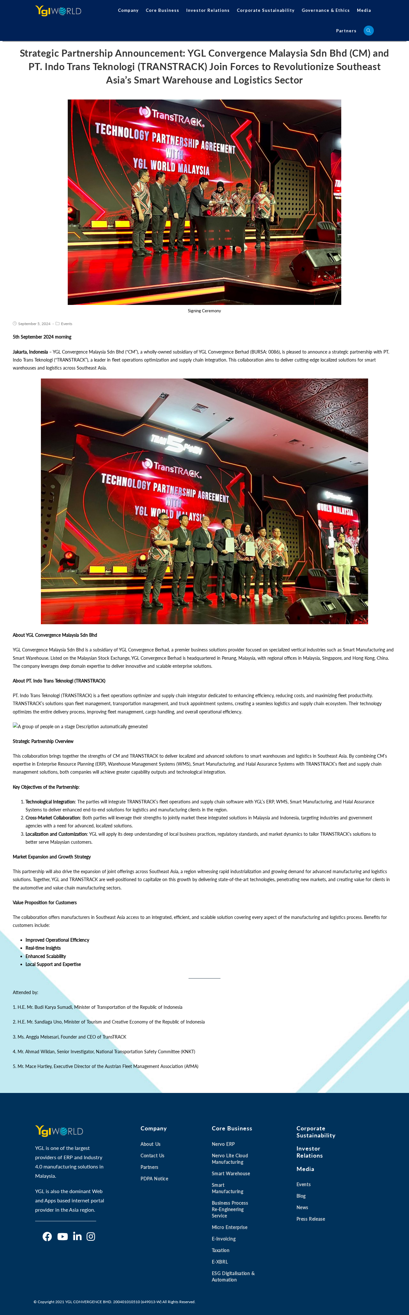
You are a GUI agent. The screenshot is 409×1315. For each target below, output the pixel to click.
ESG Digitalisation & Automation (233, 1276)
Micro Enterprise (230, 1227)
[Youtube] (62, 1236)
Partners (346, 30)
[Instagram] (91, 1236)
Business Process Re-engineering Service (230, 1209)
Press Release (311, 1219)
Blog (301, 1196)
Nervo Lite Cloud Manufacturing (230, 1159)
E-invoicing (224, 1238)
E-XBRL (220, 1261)
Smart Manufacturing (227, 1188)
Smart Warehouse (231, 1173)
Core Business (162, 10)
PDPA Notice (154, 1178)
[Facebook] (47, 1236)
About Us (151, 1144)
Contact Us (153, 1155)
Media (364, 10)
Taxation (221, 1250)
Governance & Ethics (326, 10)
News (302, 1207)
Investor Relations (208, 10)
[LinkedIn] (77, 1236)
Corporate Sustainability (266, 10)
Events (66, 323)
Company (128, 10)
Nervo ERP (223, 1144)
